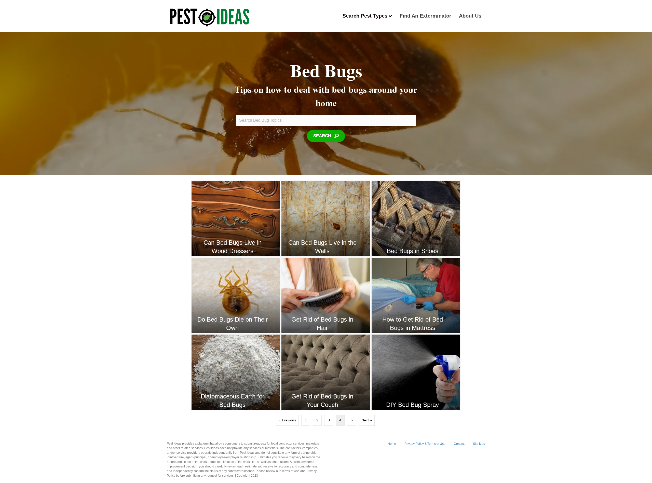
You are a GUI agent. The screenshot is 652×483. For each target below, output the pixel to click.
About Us (470, 16)
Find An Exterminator (425, 16)
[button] (326, 136)
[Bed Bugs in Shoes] (416, 218)
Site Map (479, 444)
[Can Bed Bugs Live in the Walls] (325, 218)
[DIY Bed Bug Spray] (416, 372)
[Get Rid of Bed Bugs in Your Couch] (325, 372)
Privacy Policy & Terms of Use (424, 444)
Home (392, 444)
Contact (459, 444)
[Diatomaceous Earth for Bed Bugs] (236, 372)
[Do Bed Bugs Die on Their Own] (236, 295)
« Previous (287, 420)
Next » (366, 420)
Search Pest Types (365, 16)
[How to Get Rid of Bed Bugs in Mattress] (416, 295)
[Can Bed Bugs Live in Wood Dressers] (236, 218)
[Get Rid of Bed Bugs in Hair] (325, 295)
